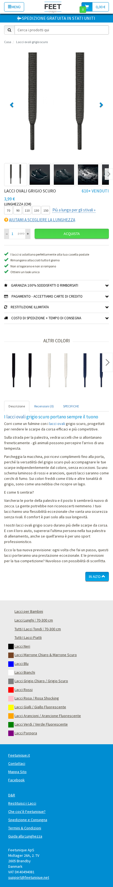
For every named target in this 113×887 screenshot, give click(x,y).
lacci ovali (16, 417)
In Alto (95, 576)
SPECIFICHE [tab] (71, 406)
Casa (7, 42)
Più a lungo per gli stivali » (73, 209)
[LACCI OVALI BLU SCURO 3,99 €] (93, 371)
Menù (16, 6)
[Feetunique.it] (53, 7)
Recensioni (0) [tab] (44, 406)
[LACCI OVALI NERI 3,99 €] (22, 371)
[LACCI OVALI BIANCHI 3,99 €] (57, 371)
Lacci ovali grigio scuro (32, 42)
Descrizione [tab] (17, 406)
